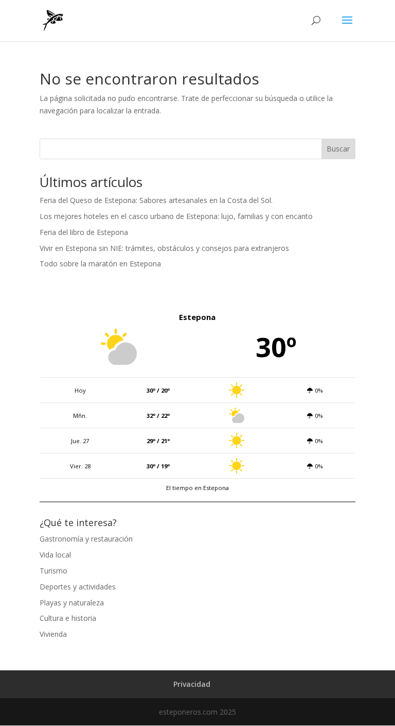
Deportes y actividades (78, 587)
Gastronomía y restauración (86, 539)
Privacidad (191, 684)
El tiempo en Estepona (197, 488)
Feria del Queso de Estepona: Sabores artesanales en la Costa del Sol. (156, 200)
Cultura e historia (68, 618)
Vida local (55, 555)
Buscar (338, 149)
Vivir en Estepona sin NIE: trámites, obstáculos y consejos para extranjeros (164, 248)
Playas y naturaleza (72, 602)
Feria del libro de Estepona (84, 232)
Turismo (53, 571)
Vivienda (53, 634)
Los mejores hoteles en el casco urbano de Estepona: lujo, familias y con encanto (176, 216)
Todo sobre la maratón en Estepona (100, 263)
